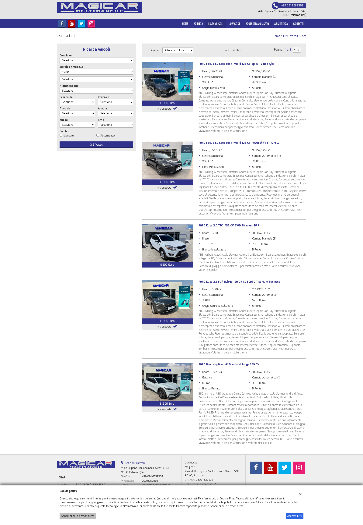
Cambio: (65, 131)
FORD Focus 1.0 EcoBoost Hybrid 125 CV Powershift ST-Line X (239, 143)
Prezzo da (66, 97)
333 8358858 (150, 480)
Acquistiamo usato (257, 24)
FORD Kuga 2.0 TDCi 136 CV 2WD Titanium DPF (229, 225)
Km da (64, 120)
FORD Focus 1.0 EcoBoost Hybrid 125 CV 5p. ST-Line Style (236, 64)
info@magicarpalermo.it (155, 485)
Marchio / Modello (71, 67)
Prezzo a (103, 97)
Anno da (65, 108)
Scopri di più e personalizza (78, 516)
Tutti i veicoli (290, 36)
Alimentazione (69, 86)
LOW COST (234, 24)
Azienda (198, 24)
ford (303, 36)
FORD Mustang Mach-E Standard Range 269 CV (229, 364)
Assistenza (281, 24)
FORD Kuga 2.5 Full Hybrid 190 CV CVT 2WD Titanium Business (239, 282)
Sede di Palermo (135, 463)
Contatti (298, 24)
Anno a (102, 108)
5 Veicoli (97, 145)
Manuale (68, 135)
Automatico (108, 135)
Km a (101, 120)
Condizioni (66, 55)
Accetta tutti (294, 516)
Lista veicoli (215, 24)
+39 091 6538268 (152, 476)
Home (185, 24)
